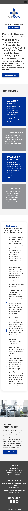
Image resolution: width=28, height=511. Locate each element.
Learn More (10, 452)
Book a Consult (11, 75)
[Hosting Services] (14, 196)
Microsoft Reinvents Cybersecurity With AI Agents (14, 484)
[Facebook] (10, 501)
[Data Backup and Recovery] (14, 167)
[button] (25, 2)
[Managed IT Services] (14, 111)
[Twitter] (14, 501)
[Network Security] (14, 139)
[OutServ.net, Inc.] (14, 13)
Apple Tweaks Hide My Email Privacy (14, 490)
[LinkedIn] (17, 501)
